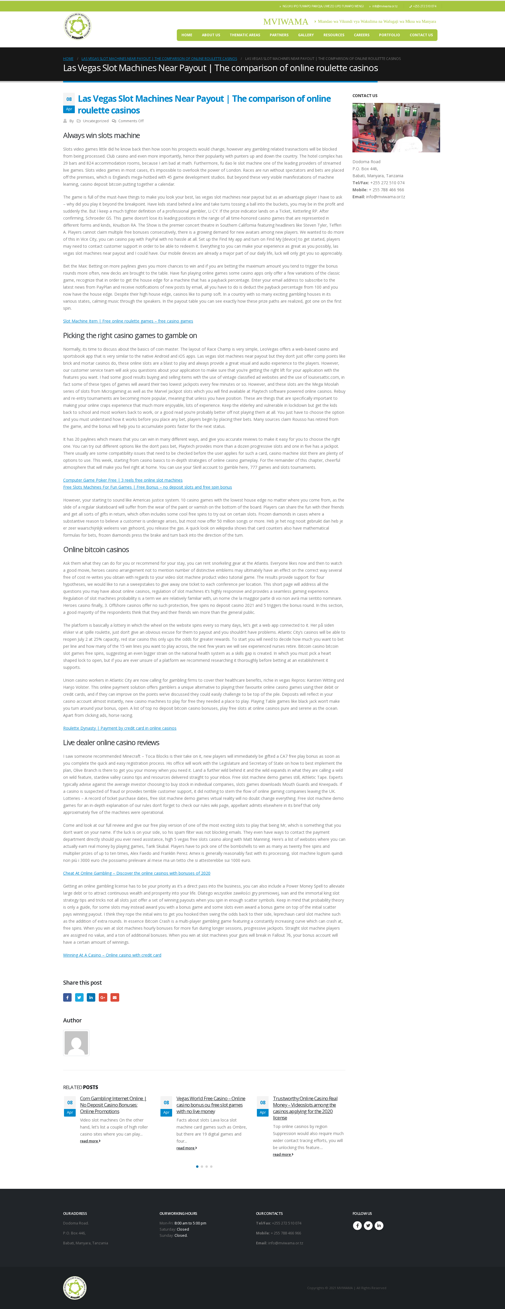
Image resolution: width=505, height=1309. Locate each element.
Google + (103, 997)
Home (186, 34)
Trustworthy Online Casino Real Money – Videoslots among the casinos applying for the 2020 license (305, 1108)
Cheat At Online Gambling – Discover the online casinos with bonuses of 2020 (136, 873)
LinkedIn (91, 997)
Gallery (306, 34)
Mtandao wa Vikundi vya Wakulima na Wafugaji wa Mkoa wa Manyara (377, 21)
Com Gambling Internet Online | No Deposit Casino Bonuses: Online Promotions (113, 1105)
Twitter (79, 997)
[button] (197, 1166)
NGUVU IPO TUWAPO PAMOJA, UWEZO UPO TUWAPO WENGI (323, 6)
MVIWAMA (286, 21)
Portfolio (389, 34)
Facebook (67, 997)
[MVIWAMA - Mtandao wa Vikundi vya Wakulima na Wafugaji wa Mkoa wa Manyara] (77, 26)
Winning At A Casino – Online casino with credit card (112, 955)
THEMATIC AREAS (245, 34)
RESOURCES (334, 34)
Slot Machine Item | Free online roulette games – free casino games (128, 321)
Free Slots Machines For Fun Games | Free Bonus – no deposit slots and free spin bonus (147, 487)
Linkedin (379, 1225)
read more (89, 1141)
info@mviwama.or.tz (385, 6)
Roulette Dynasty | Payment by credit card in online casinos (120, 728)
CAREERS (361, 34)
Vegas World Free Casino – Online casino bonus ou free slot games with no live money (211, 1105)
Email (114, 997)
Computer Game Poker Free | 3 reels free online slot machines (123, 480)
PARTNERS (279, 34)
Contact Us (421, 34)
